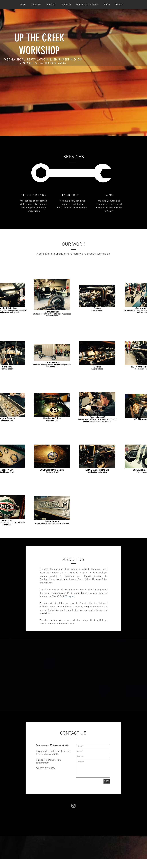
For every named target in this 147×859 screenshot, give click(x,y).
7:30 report (69, 596)
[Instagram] (73, 805)
